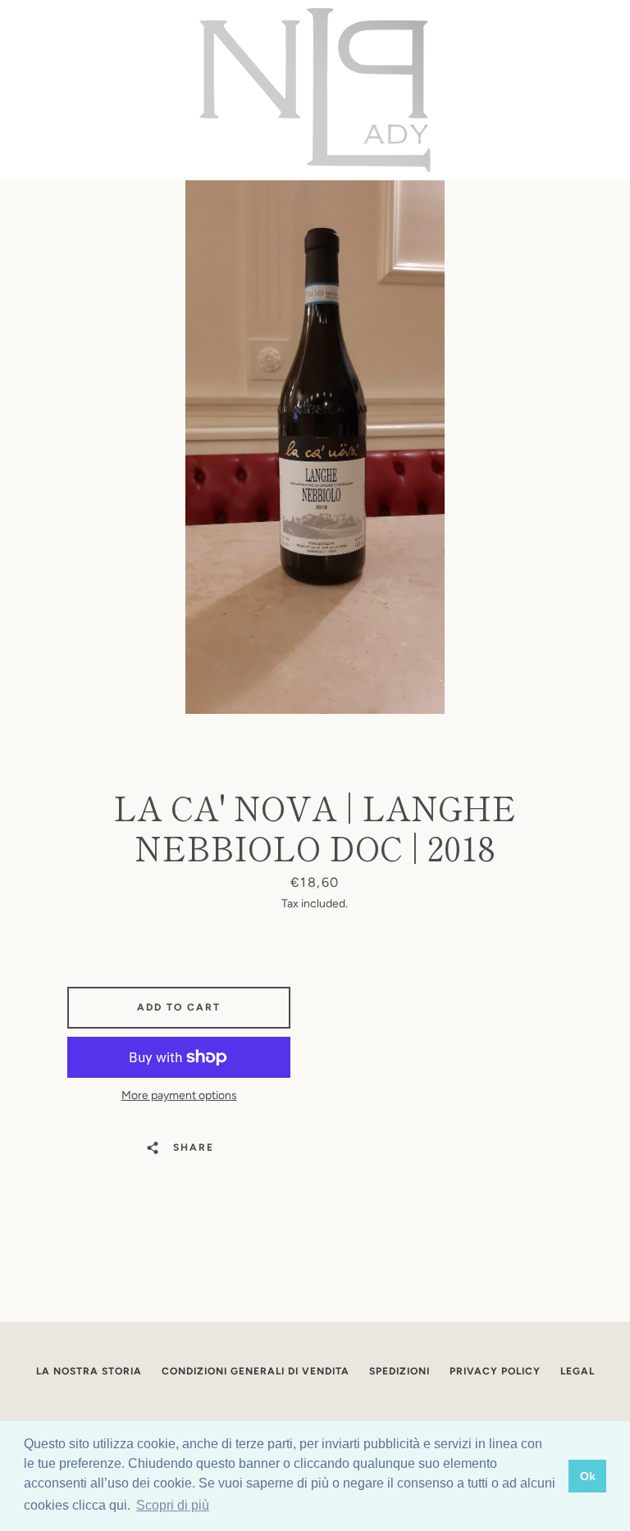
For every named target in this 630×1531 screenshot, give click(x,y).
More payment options (179, 1095)
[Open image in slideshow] (315, 447)
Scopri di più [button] (172, 1505)
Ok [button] (588, 1476)
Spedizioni (399, 1371)
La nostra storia (89, 1371)
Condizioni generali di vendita (255, 1371)
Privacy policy (495, 1371)
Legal (577, 1371)
